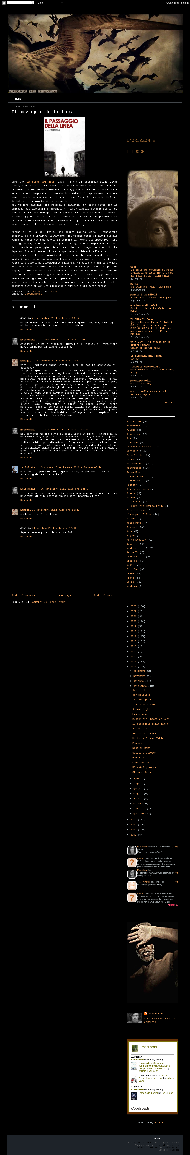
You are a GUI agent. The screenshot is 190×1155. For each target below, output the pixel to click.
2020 (134, 621)
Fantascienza (135, 480)
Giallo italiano (138, 489)
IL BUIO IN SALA (141, 319)
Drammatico (134, 468)
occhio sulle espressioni (148, 391)
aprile (138, 798)
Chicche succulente (140, 446)
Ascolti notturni (144, 733)
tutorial (160, 1145)
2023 (134, 606)
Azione (131, 430)
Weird (130, 582)
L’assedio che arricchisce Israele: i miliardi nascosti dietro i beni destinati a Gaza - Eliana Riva (152, 273)
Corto (130, 459)
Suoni (130, 565)
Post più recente (23, 595)
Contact (135, 359)
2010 (134, 819)
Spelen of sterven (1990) (146, 348)
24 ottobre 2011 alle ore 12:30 (54, 528)
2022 (134, 611)
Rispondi (26, 329)
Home (18, 99)
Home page (64, 595)
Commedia (132, 451)
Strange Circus (142, 772)
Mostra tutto (171, 402)
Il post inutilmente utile (145, 506)
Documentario (33, 294)
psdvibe (174, 1145)
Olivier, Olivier (144, 753)
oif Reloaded (141, 695)
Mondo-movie (135, 523)
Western (132, 586)
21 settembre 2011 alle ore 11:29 (55, 360)
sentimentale (135, 548)
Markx (134, 284)
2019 (134, 626)
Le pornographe (142, 699)
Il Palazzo (134, 501)
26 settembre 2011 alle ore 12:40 (64, 489)
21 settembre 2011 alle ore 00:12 (55, 318)
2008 (134, 829)
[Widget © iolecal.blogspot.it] (172, 905)
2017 (134, 636)
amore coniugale (140, 394)
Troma (130, 578)
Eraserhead (27, 339)
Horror (131, 497)
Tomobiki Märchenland (145, 366)
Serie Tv (132, 552)
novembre (140, 676)
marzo (137, 803)
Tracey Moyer (143, 882)
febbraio (140, 808)
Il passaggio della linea (150, 724)
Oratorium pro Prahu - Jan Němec (150, 287)
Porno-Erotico (136, 539)
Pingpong (138, 743)
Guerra (131, 493)
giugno (138, 788)
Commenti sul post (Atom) (48, 602)
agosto (138, 778)
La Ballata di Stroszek (36, 467)
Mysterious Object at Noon (151, 719)
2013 (134, 656)
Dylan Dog (133, 472)
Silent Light (141, 709)
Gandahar (138, 757)
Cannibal (132, 442)
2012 (134, 661)
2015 (134, 646)
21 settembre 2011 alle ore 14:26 (64, 429)
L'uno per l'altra (139, 514)
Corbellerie (135, 455)
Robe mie (132, 544)
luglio (138, 783)
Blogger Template (148, 1147)
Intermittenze (136, 510)
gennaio (139, 813)
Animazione (134, 421)
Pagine (131, 535)
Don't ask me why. (141, 383)
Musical (132, 527)
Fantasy (132, 485)
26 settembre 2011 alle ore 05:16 (78, 467)
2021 (134, 616)
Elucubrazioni (136, 476)
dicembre (140, 671)
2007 (134, 834)
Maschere (132, 518)
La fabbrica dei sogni (146, 356)
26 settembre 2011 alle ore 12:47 (55, 510)
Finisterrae (140, 762)
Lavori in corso (143, 704)
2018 (134, 631)
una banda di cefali (144, 305)
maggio (138, 793)
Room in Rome (141, 748)
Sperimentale (135, 556)
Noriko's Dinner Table (148, 738)
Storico (132, 561)
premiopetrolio (140, 380)
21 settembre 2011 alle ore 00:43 (64, 339)
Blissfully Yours (144, 767)
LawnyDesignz (171, 1147)
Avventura (133, 425)
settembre (140, 686)
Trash (130, 573)
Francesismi (140, 714)
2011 (134, 666)
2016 (134, 641)
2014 (134, 651)
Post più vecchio (105, 595)
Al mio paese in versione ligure (150, 297)
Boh (129, 438)
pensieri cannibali (143, 294)
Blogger (160, 1122)
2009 (134, 824)
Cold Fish (139, 690)
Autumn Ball (140, 728)
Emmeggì (25, 360)
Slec (133, 267)
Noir (129, 531)
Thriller (132, 569)
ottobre (139, 681)
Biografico (134, 434)
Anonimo (141, 858)
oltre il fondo (143, 1143)
